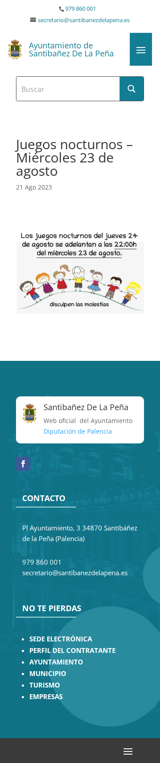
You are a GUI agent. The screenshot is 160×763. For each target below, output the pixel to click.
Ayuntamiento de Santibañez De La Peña (71, 49)
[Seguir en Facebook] (23, 464)
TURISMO (44, 685)
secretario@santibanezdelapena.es (84, 20)
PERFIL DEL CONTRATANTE (72, 650)
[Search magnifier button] (132, 89)
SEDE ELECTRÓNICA (60, 639)
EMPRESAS (46, 696)
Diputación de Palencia (78, 431)
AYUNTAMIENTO (56, 662)
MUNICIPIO (47, 673)
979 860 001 (80, 8)
